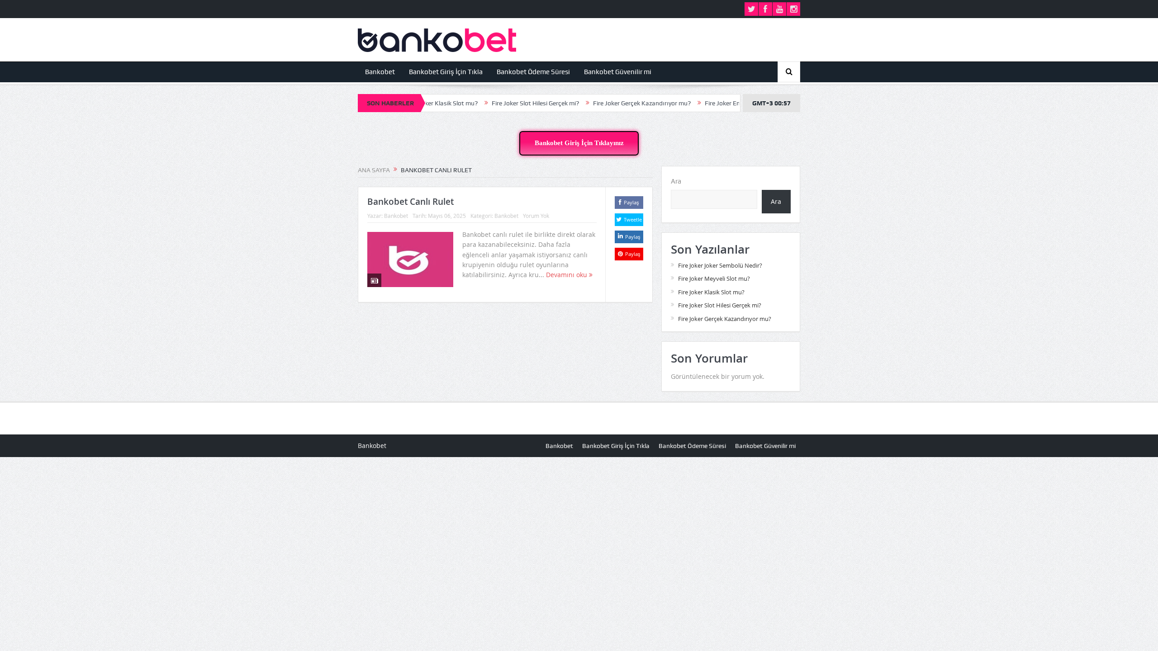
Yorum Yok (536, 215)
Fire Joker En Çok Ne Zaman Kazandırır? (738, 103)
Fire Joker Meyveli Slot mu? (714, 278)
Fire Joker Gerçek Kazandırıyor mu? (620, 103)
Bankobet (380, 72)
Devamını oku (567, 274)
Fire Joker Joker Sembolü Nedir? (720, 265)
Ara (676, 181)
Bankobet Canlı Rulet (410, 202)
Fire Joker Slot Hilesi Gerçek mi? (513, 103)
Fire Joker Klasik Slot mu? (711, 292)
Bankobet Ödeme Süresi (533, 72)
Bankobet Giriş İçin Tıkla (446, 72)
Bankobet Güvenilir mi (617, 72)
